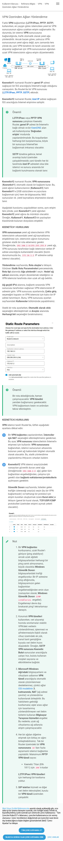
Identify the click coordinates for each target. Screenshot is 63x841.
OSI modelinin (25, 688)
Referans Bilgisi (28, 4)
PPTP (19, 92)
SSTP (26, 92)
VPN (40, 4)
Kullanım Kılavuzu (10, 4)
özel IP (35, 99)
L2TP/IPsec (9, 92)
